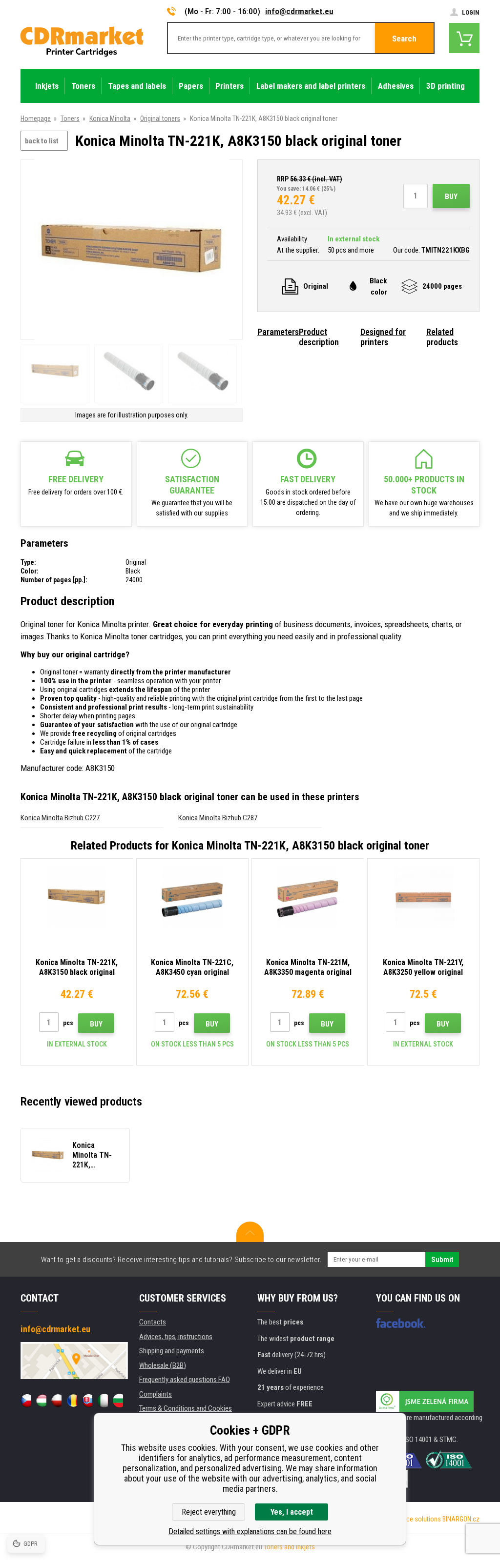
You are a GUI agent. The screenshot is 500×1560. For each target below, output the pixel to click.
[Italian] (102, 1400)
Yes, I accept (292, 1512)
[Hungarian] (41, 1400)
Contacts (152, 1322)
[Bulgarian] (118, 1400)
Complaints (155, 1394)
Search (404, 38)
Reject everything (209, 1512)
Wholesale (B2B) (162, 1365)
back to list (42, 141)
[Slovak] (87, 1400)
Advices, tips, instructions (175, 1336)
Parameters (278, 332)
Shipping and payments (171, 1350)
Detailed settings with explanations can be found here (250, 1531)
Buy (451, 196)
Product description (319, 337)
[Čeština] (26, 1400)
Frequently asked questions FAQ (184, 1379)
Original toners (160, 118)
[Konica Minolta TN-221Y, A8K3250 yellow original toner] (423, 897)
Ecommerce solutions (410, 1519)
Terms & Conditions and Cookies (185, 1408)
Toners (70, 118)
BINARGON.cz (460, 1519)
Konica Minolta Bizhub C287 (217, 817)
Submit (442, 1259)
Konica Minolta (109, 118)
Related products (442, 337)
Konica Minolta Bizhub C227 (60, 817)
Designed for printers (383, 337)
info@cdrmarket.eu (299, 11)
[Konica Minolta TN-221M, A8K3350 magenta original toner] (308, 897)
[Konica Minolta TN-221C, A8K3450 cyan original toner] (192, 897)
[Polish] (56, 1400)
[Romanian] (71, 1400)
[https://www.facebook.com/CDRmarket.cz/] (400, 1323)
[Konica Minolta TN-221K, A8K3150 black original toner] (131, 250)
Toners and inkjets (289, 1546)
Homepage (36, 118)
